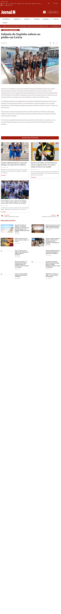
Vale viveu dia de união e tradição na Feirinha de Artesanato (21, 275)
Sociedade (45, 19)
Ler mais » (3, 175)
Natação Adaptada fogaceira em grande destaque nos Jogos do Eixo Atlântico (53, 252)
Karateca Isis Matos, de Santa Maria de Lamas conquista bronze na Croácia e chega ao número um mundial (44, 165)
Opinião (5, 23)
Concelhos (6, 19)
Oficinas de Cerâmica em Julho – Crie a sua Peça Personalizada (52, 275)
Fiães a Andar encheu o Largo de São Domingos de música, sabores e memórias (22, 252)
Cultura (55, 19)
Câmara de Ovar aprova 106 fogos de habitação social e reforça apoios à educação (53, 226)
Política (26, 19)
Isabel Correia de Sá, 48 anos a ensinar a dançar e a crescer (22, 240)
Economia (37, 19)
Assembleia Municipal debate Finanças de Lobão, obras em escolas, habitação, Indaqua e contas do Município (53, 264)
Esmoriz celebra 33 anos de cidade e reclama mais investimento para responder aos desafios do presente (53, 241)
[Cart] (48, 3)
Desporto (16, 19)
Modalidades (13, 30)
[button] (44, 12)
